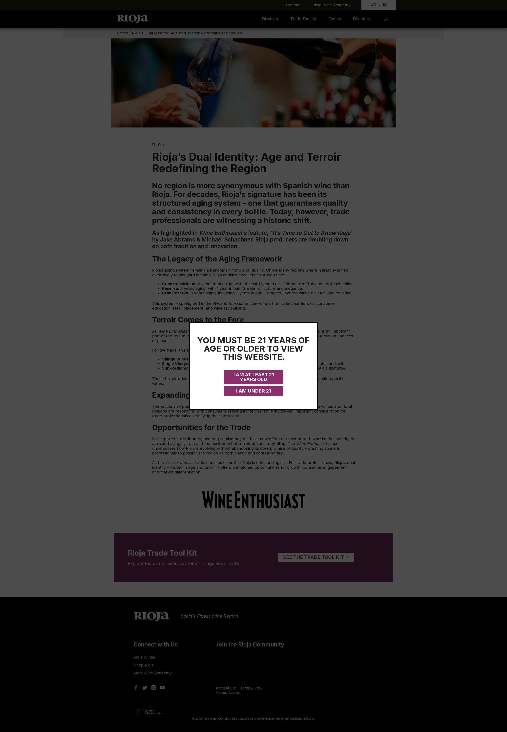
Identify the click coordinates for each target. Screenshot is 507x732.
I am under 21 (253, 391)
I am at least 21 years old (253, 377)
